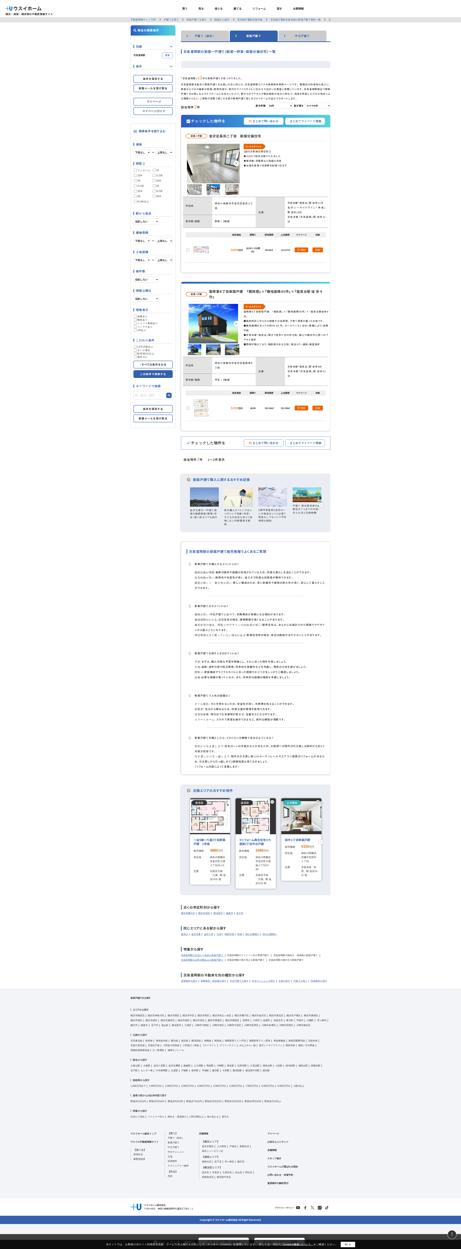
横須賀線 (196, 1040)
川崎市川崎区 (202, 1025)
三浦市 (187, 1025)
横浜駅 (266, 1070)
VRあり (141, 330)
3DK (140, 191)
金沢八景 (208, 934)
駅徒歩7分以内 (194, 1101)
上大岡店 (221, 1146)
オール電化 (143, 350)
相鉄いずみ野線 (306, 1045)
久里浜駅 (254, 1065)
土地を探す (284, 981)
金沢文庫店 (208, 1146)
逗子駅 (134, 1070)
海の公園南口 (270, 934)
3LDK (159, 191)
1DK (140, 175)
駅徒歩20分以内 (253, 1101)
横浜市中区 (188, 1015)
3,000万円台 (187, 1086)
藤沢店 (240, 1161)
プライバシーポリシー (284, 1207)
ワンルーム (143, 170)
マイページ (273, 1133)
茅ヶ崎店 (229, 1161)
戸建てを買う (300, 981)
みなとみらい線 (247, 1045)
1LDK (159, 175)
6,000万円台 (235, 1086)
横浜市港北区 (276, 1015)
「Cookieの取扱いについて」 (297, 1244)
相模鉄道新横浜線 (140, 1050)
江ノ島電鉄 (158, 1050)
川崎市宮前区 (286, 1025)
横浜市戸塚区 (294, 1015)
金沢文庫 (196, 934)
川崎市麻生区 (303, 1025)
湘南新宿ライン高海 (259, 1040)
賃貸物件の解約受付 (277, 1183)
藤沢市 (134, 1025)
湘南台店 (206, 1161)
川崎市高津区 (251, 1025)
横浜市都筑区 (232, 1020)
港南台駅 (267, 1065)
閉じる (348, 1244)
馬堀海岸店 (208, 1177)
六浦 (219, 934)
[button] (236, 163)
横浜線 (174, 1040)
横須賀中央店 (224, 1177)
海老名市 (278, 1020)
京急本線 (312, 1040)
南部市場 (229, 934)
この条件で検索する (153, 374)
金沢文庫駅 (174, 1065)
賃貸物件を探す (189, 981)
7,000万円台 (251, 1086)
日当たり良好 (138, 1116)
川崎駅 (220, 1065)
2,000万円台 (171, 1086)
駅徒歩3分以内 (156, 1101)
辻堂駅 (174, 1070)
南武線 (184, 1040)
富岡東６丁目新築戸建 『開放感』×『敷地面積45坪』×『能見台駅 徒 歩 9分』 (266, 294)
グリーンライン (228, 1045)
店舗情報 (203, 1133)
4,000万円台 (203, 1086)
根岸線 (149, 1040)
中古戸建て (173, 1147)
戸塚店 (232, 1146)
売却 (170, 1176)
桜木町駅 (290, 1065)
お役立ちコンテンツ (277, 1141)
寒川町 (289, 1020)
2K (139, 180)
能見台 (184, 934)
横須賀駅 (237, 1070)
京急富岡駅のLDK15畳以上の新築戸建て (202, 960)
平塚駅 (205, 1070)
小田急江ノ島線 (191, 1045)
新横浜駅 (315, 1065)
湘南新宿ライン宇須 (235, 1040)
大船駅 (146, 1065)
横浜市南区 (203, 1015)
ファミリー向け (156, 1116)
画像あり (142, 316)
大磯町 (310, 1020)
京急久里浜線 (138, 1045)
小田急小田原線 (171, 1045)
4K (139, 196)
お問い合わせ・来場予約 (280, 1175)
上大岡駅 (198, 1065)
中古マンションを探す (263, 981)
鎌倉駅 (187, 1065)
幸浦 (239, 934)
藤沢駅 (215, 1070)
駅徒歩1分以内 (138, 1101)
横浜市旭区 (136, 1020)
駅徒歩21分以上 (273, 1101)
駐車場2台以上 (145, 353)
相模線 (207, 1040)
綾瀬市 (266, 1020)
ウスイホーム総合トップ (143, 1133)
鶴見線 (217, 1040)
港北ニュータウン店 (212, 1151)
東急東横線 (279, 1040)
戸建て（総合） (176, 1138)
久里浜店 (227, 1172)
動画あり (142, 319)
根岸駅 (194, 1070)
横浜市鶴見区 (138, 1015)
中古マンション (176, 1152)
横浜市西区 (173, 1015)
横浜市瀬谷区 (168, 1020)
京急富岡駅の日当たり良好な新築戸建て (202, 955)
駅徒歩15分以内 (233, 1101)
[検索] (169, 395)
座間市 (246, 1020)
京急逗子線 (154, 1045)
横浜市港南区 (311, 1015)
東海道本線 (162, 1040)
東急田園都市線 (296, 1040)
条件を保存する (153, 79)
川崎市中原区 (234, 1025)
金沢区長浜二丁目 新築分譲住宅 (235, 136)
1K (158, 170)
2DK (158, 180)
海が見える (213, 1116)
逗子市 (239, 913)
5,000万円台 (219, 1086)
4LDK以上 (143, 201)
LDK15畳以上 (145, 346)
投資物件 (172, 1161)
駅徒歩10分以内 (213, 1101)
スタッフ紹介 (274, 1158)
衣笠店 (215, 1172)
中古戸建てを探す (239, 981)
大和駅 (225, 1070)
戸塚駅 (184, 1070)
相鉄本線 (290, 1045)
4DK (158, 196)
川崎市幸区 (218, 1025)
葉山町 (165, 1025)
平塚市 (299, 1020)
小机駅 (278, 1065)
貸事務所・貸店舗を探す (213, 981)
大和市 (256, 1020)
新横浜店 (244, 1146)
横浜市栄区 (204, 913)
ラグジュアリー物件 (178, 1165)
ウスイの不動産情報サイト (145, 1141)
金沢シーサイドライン (270, 1045)
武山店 (238, 1172)
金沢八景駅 (159, 1065)
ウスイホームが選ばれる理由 (282, 1166)
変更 (167, 55)
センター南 (147, 1070)
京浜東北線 (136, 1040)
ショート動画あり (147, 323)
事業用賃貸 (139, 1159)
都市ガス (142, 357)
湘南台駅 (303, 1065)
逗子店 (217, 1161)
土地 (170, 1156)
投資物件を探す (319, 981)
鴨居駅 (210, 1065)
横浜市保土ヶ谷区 (221, 1015)
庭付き (225, 1116)
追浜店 (205, 1172)
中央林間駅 (162, 1070)
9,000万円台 (284, 1086)
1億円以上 (299, 1086)
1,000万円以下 (138, 1086)
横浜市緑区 (151, 1020)
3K (158, 186)
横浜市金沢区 (259, 1015)
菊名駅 (230, 1065)
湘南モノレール (176, 1050)
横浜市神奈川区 (156, 1015)
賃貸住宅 (138, 1154)
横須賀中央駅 (252, 1070)
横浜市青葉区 (215, 1020)
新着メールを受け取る (153, 88)
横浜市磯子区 (188, 913)
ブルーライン (209, 1045)
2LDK (140, 186)
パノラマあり (145, 326)
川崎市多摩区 (269, 1025)
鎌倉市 (229, 913)
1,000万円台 (155, 1086)
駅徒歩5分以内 (175, 1101)
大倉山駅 (135, 1065)
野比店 (248, 1172)
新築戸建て (173, 1142)
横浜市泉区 (199, 1020)
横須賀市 (218, 913)
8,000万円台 (267, 1086)
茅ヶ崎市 (321, 1020)
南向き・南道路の (177, 1116)
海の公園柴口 (252, 934)
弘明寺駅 (242, 1065)
